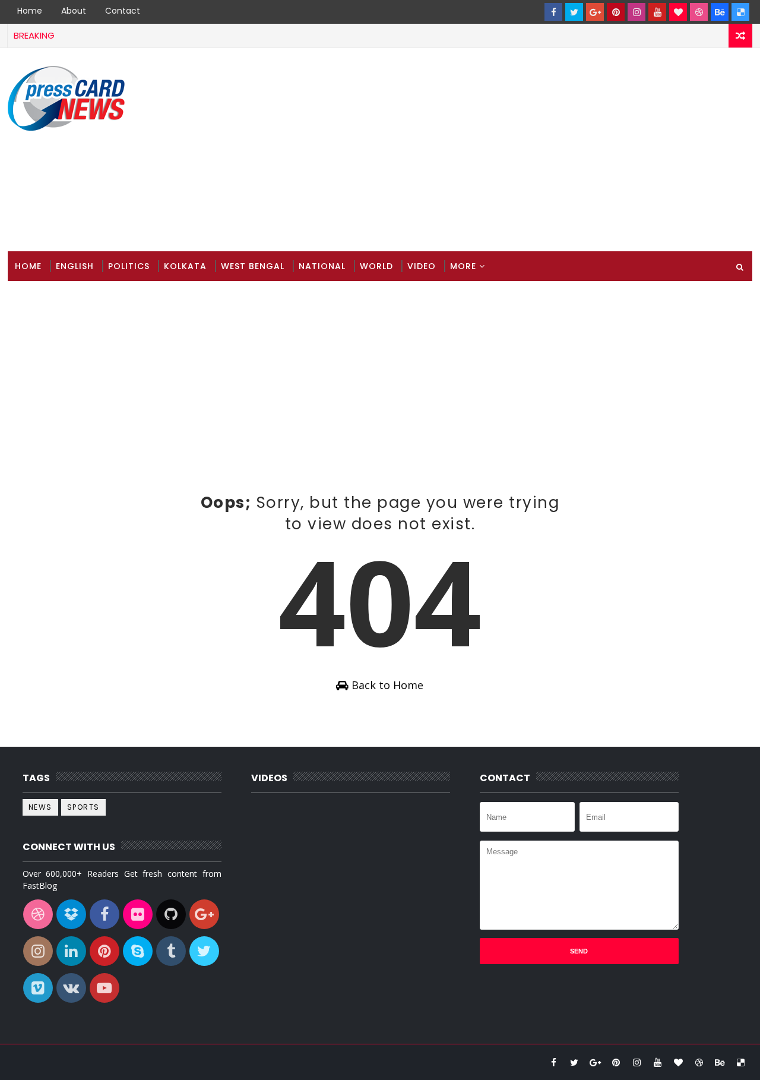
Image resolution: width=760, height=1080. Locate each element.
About (73, 11)
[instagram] (636, 12)
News (40, 807)
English (75, 266)
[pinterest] (616, 12)
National (322, 266)
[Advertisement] (535, 150)
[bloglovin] (678, 12)
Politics (129, 266)
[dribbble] (699, 12)
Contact (122, 11)
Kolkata (185, 266)
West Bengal (252, 266)
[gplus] (595, 12)
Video (421, 266)
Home (29, 11)
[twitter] (574, 12)
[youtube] (657, 12)
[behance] (720, 12)
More (463, 266)
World (376, 266)
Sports (83, 807)
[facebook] (553, 12)
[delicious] (740, 12)
